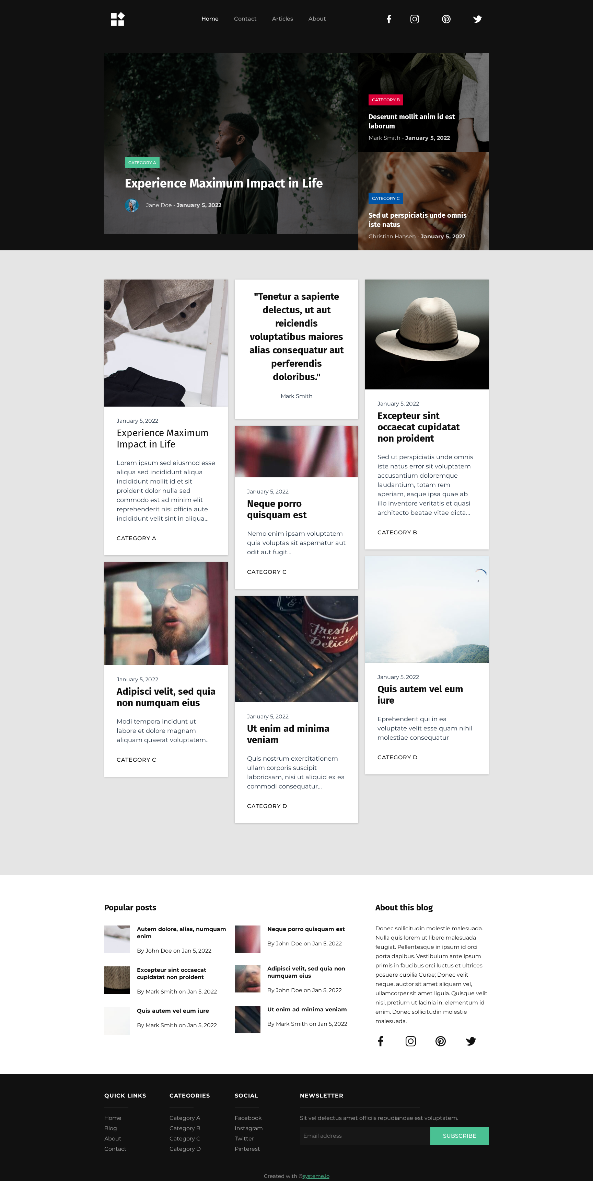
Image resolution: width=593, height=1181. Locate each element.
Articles (282, 18)
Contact (245, 18)
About (317, 18)
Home (210, 18)
